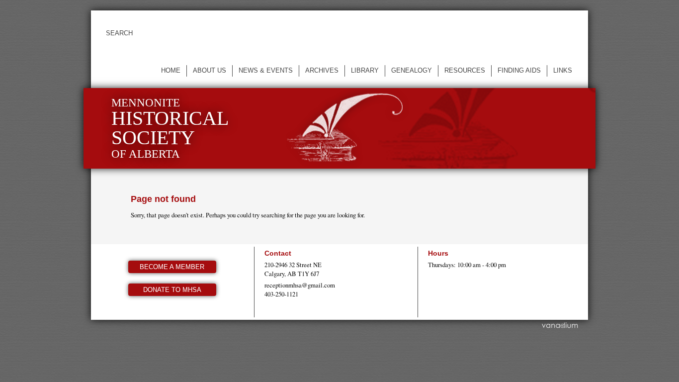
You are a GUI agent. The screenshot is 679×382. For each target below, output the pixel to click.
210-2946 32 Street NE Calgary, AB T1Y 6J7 (293, 269)
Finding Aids (519, 70)
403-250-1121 (281, 293)
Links (562, 70)
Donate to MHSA (172, 289)
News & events (266, 70)
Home (170, 70)
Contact (277, 253)
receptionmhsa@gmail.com (299, 285)
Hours (438, 253)
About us (209, 70)
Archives (322, 70)
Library (365, 70)
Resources (464, 70)
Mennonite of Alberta (170, 128)
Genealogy (411, 70)
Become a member (172, 267)
